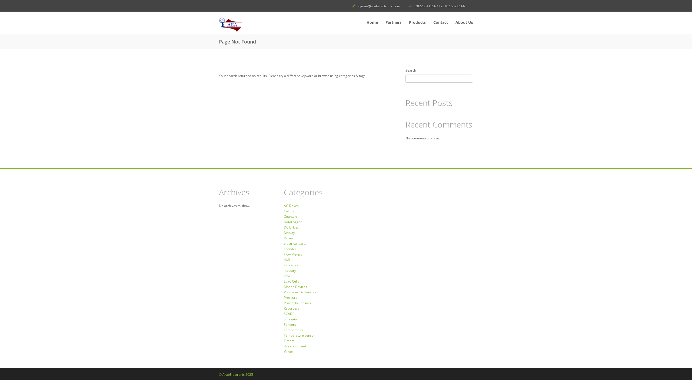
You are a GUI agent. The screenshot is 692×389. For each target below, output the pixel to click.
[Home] (259, 24)
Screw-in (290, 319)
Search (410, 70)
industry (290, 270)
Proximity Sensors (297, 303)
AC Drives (291, 205)
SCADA (289, 313)
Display (289, 232)
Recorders (291, 308)
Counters (291, 216)
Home (372, 22)
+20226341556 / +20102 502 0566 (439, 6)
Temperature (294, 330)
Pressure (290, 297)
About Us (464, 22)
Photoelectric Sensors (300, 292)
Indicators (291, 265)
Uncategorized (295, 346)
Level (288, 276)
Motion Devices (295, 286)
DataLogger (293, 222)
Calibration (292, 211)
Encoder (290, 249)
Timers (289, 340)
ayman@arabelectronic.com (379, 6)
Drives (289, 238)
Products (417, 22)
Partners (393, 22)
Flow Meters (293, 254)
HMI (287, 259)
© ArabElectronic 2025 (236, 374)
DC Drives (291, 227)
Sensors (290, 324)
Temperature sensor (299, 335)
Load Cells (291, 281)
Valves (289, 351)
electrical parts (295, 243)
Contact (440, 22)
